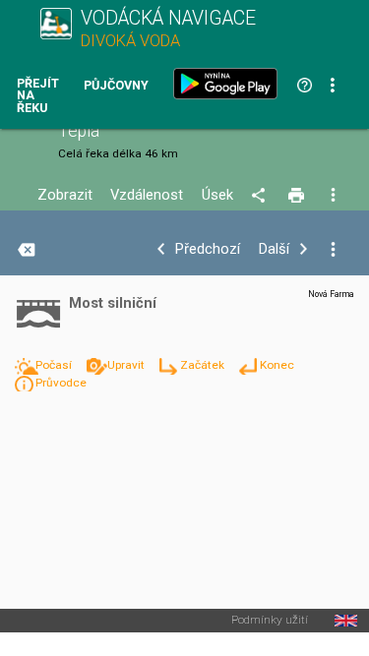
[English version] (346, 620)
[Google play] (229, 83)
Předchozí (207, 249)
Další (274, 249)
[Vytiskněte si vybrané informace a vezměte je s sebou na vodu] (297, 196)
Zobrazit (64, 195)
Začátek (203, 365)
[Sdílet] (261, 196)
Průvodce (61, 382)
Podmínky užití (269, 620)
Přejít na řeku (38, 96)
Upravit (127, 365)
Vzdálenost (146, 195)
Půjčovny (116, 86)
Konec (277, 365)
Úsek (217, 195)
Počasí (55, 365)
